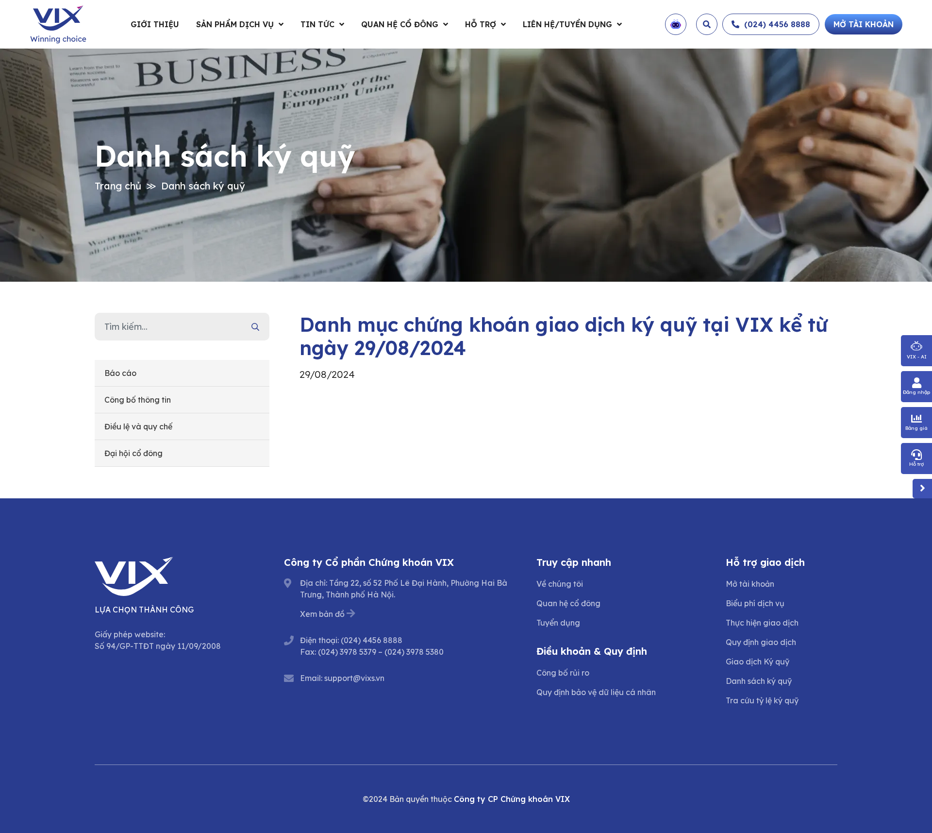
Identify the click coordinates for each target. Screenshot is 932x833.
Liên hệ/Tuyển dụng (567, 24)
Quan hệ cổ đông (399, 24)
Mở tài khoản (750, 584)
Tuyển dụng (558, 623)
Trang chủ (118, 186)
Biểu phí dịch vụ (755, 603)
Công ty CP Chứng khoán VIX (512, 799)
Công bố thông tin (137, 400)
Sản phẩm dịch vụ (235, 24)
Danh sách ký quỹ (203, 186)
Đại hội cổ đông (133, 453)
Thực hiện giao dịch (762, 623)
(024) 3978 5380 (414, 652)
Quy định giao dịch (761, 642)
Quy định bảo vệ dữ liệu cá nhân (596, 692)
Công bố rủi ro (562, 673)
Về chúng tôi (559, 584)
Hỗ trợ (480, 24)
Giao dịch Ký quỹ (757, 661)
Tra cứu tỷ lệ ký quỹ (762, 700)
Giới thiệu (155, 24)
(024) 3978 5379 (347, 652)
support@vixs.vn (354, 678)
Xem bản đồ (322, 614)
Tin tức (317, 24)
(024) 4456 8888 (371, 640)
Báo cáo (120, 373)
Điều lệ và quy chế (138, 426)
